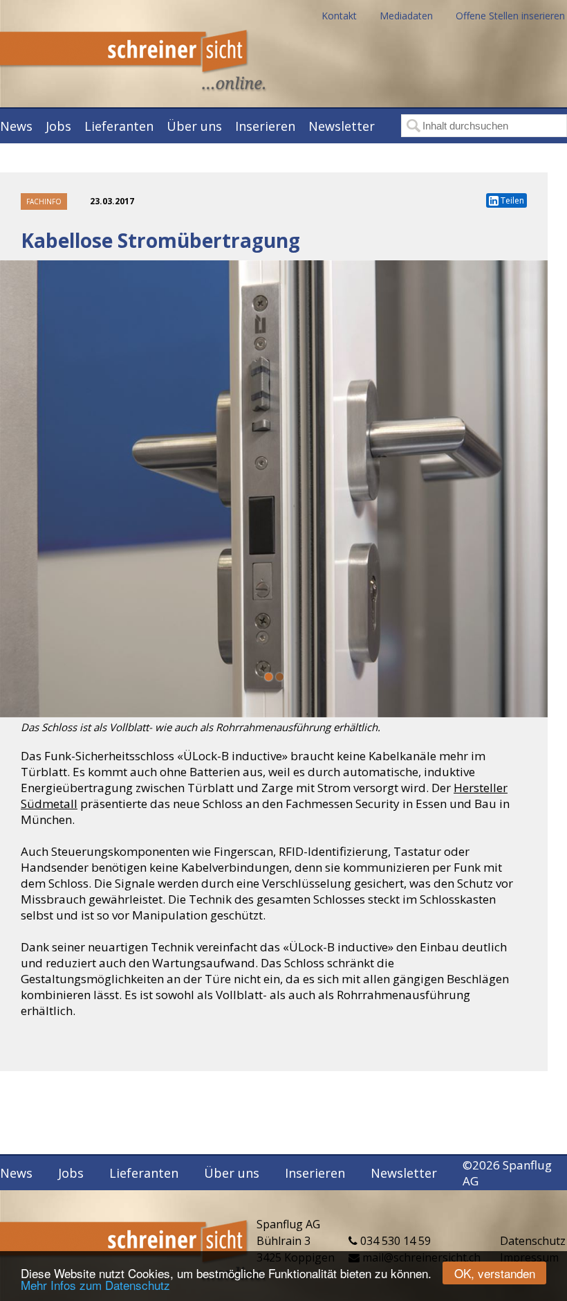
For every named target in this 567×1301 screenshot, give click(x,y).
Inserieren (265, 126)
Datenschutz (533, 1240)
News (16, 126)
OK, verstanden (494, 1273)
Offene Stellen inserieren (510, 15)
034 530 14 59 (394, 1240)
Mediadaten (406, 15)
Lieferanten (119, 126)
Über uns (194, 126)
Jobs (58, 126)
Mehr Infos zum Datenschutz (95, 1284)
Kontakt (339, 15)
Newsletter (341, 126)
